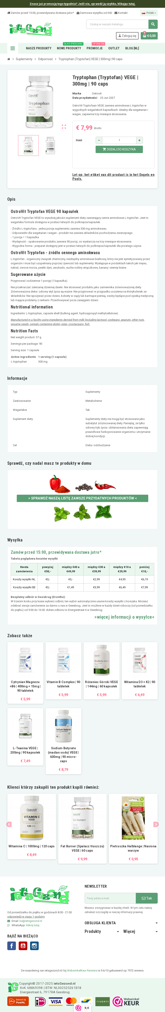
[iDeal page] (39, 1001)
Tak (148, 898)
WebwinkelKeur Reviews (82, 970)
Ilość (79, 140)
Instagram (34, 946)
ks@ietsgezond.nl (31, 921)
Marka (76, 93)
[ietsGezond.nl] (30, 29)
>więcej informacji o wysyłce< (124, 617)
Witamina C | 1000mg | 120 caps (32, 846)
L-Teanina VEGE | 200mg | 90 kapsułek (25, 750)
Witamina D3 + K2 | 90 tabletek (139, 684)
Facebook (11, 946)
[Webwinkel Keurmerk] (124, 1001)
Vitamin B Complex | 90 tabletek (63, 684)
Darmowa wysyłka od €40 (95, 12)
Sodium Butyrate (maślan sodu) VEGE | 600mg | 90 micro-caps (63, 754)
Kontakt (122, 12)
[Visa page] (54, 1001)
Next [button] (156, 824)
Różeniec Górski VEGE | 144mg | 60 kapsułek (101, 684)
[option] (31, 829)
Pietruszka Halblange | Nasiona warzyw (133, 848)
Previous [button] (9, 824)
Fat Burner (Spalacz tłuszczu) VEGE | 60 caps (82, 848)
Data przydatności (84, 97)
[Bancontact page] (85, 1001)
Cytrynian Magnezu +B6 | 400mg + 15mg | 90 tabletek (25, 686)
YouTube (23, 946)
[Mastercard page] (70, 1001)
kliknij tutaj (32, 925)
